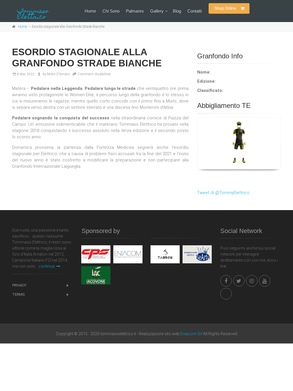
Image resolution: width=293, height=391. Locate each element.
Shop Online (225, 8)
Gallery (157, 11)
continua (47, 266)
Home (90, 11)
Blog (177, 11)
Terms (18, 294)
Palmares (135, 11)
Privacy (19, 285)
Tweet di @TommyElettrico (223, 192)
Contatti (194, 11)
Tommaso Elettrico (33, 14)
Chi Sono (111, 11)
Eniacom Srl (191, 333)
